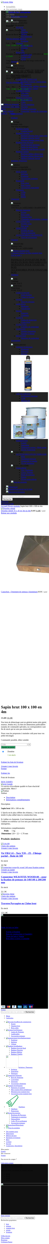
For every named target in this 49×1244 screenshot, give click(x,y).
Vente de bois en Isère (9, 927)
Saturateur (25, 445)
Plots (23, 456)
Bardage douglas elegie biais (32, 140)
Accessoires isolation (29, 178)
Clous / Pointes (27, 472)
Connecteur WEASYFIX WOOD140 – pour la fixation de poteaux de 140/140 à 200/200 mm (23, 879)
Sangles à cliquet (27, 334)
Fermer (4, 769)
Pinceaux (24, 351)
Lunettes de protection (30, 327)
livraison (9, 1232)
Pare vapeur (26, 185)
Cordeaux (25, 315)
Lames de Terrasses (17, 1032)
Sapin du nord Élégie (29, 147)
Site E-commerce (28, 1004)
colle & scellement (23, 394)
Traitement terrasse (28, 459)
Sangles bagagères (28, 331)
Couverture (15, 1079)
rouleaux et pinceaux (24, 347)
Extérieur (24, 176)
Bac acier (25, 226)
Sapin (23, 30)
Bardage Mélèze (16, 1052)
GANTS (19, 318)
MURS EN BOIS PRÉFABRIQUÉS (29, 262)
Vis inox (24, 107)
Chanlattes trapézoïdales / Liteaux (34, 219)
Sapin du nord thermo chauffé (33, 149)
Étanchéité (20, 181)
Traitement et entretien (19, 1117)
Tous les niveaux (27, 302)
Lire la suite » (16, 255)
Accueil (4, 506)
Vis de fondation (27, 104)
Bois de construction (19, 16)
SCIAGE (19, 27)
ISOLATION (21, 172)
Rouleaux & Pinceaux (18, 1115)
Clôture (13, 1044)
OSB (23, 194)
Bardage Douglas (17, 1050)
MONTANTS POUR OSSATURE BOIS (28, 266)
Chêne (23, 39)
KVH (23, 59)
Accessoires (15, 340)
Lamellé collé (26, 55)
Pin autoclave (26, 36)
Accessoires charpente (18, 1083)
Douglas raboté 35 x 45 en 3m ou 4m (16, 511)
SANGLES (20, 329)
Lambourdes (15, 1034)
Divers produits (14, 506)
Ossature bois (26, 217)
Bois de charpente (23, 210)
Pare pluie (25, 183)
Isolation (14, 1069)
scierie (8, 1230)
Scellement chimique (29, 396)
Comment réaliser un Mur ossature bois (26, 253)
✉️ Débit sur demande (10, 104)
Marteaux (25, 306)
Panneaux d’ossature (18, 1088)
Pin (22, 50)
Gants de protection (29, 320)
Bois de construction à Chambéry (19, 934)
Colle (23, 398)
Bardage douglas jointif (30, 138)
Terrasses (14, 62)
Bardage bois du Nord (18, 1048)
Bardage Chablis (16, 1054)
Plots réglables (27, 100)
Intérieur (24, 174)
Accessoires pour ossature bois (21, 1094)
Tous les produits (20, 482)
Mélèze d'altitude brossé (30, 158)
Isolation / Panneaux (19, 161)
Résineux (25, 93)
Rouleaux (25, 349)
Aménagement (17, 114)
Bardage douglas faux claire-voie (34, 136)
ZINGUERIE (21, 228)
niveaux (19, 299)
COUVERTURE (23, 221)
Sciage (23, 212)
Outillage (14, 275)
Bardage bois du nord (24, 142)
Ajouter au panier (8, 747)
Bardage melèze (22, 152)
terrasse (8, 1226)
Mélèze (24, 34)
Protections (15, 1111)
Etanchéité (14, 1071)
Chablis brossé (27, 131)
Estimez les (5, 773)
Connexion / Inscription (14, 1146)
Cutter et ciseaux (27, 297)
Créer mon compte (7, 1163)
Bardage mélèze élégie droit (32, 156)
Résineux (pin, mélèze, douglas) (33, 86)
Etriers (23, 477)
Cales (23, 102)
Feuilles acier (26, 224)
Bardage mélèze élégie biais (32, 154)
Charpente (15, 199)
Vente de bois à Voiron (15, 936)
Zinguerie (14, 1081)
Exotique (24, 41)
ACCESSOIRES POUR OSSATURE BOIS (29, 271)
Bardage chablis (22, 129)
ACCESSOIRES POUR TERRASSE (31, 454)
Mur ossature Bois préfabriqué (21, 1090)
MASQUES (21, 336)
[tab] (27, 797)
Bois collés (20, 52)
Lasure (24, 443)
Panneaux (20, 190)
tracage (19, 311)
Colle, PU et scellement (19, 1121)
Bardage (14, 118)
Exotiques (25, 95)
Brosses (24, 354)
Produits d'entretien (28, 109)
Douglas (24, 32)
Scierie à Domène (13, 932)
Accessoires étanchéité (30, 188)
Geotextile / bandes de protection (34, 111)
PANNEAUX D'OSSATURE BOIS (28, 259)
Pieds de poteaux (28, 475)
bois (7, 1224)
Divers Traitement (28, 450)
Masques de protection (30, 338)
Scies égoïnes (26, 295)
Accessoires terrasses (18, 1036)
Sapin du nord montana (30, 145)
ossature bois (10, 1228)
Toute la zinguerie (28, 233)
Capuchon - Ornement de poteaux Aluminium (19, 592)
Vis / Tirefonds (27, 470)
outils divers (21, 304)
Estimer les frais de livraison (12, 762)
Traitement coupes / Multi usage (33, 447)
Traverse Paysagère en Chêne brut (18, 903)
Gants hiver (25, 322)
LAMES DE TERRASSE (26, 79)
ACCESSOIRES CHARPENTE (29, 235)
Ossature (19, 43)
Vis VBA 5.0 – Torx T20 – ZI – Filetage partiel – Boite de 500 (21, 854)
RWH (23, 197)
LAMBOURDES (23, 91)
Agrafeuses (25, 308)
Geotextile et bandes (29, 461)
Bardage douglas (22, 133)
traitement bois (22, 441)
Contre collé (26, 57)
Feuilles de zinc (27, 231)
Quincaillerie (21, 468)
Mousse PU (25, 401)
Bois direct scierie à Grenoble (17, 939)
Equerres (24, 313)
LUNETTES (21, 324)
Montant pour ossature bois (20, 1092)
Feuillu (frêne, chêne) (29, 88)
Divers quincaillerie (29, 479)
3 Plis (23, 192)
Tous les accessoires (24, 98)
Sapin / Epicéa (27, 46)
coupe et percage (22, 293)
